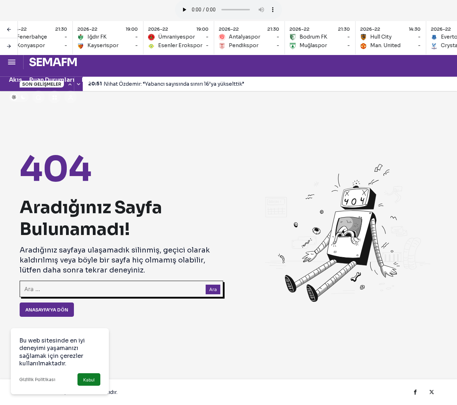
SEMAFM (53, 62)
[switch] (19, 97)
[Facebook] (415, 392)
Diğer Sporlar (102, 80)
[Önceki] (9, 29)
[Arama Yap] (38, 97)
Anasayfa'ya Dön (46, 309)
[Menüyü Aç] (11, 62)
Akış (15, 80)
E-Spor (356, 80)
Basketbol (193, 80)
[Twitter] (431, 392)
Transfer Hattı (150, 80)
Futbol (225, 80)
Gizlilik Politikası (37, 379)
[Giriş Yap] (70, 97)
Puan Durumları (52, 80)
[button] (54, 97)
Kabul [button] (89, 379)
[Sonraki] (9, 46)
